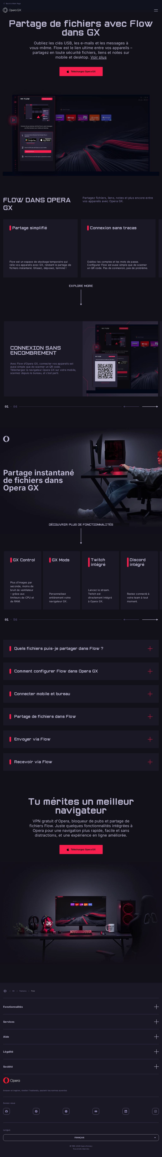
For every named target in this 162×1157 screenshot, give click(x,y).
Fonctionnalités (13, 1006)
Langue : (156, 10)
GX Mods (60, 560)
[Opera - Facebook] (6, 1111)
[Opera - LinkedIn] (125, 1111)
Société (8, 1066)
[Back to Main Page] (12, 10)
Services (8, 1021)
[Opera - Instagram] (155, 1111)
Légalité (8, 1051)
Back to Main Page (13, 3)
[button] (81, 71)
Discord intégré (138, 562)
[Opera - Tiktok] (36, 1111)
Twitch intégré (98, 562)
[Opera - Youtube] (96, 1111)
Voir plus (98, 57)
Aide (6, 1036)
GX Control (24, 560)
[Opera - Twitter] (66, 1111)
